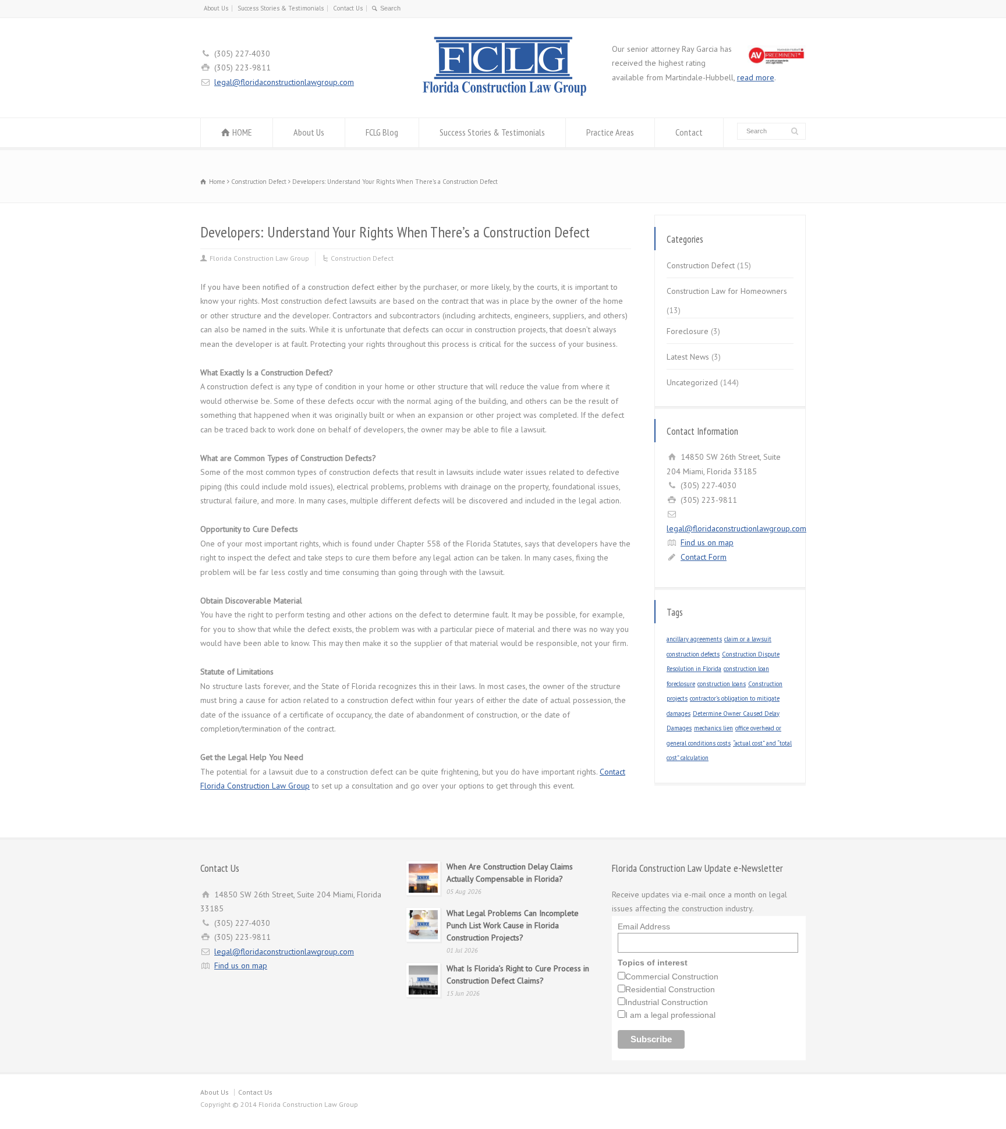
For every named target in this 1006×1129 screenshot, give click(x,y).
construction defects (693, 654)
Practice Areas (610, 132)
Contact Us (348, 8)
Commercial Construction (671, 976)
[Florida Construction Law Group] (503, 96)
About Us (216, 8)
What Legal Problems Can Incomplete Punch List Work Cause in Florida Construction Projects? (513, 925)
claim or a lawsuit (747, 639)
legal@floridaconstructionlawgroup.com (284, 82)
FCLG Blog (382, 132)
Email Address (644, 926)
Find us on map (707, 542)
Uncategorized (692, 382)
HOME (242, 132)
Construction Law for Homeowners (727, 291)
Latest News (688, 357)
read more (755, 77)
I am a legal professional (670, 1015)
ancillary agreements (694, 639)
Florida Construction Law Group (259, 258)
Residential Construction (670, 989)
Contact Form (704, 557)
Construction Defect (362, 258)
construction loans (721, 684)
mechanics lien (713, 728)
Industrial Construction (666, 1002)
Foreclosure (688, 331)
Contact (689, 132)
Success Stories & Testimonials (281, 8)
